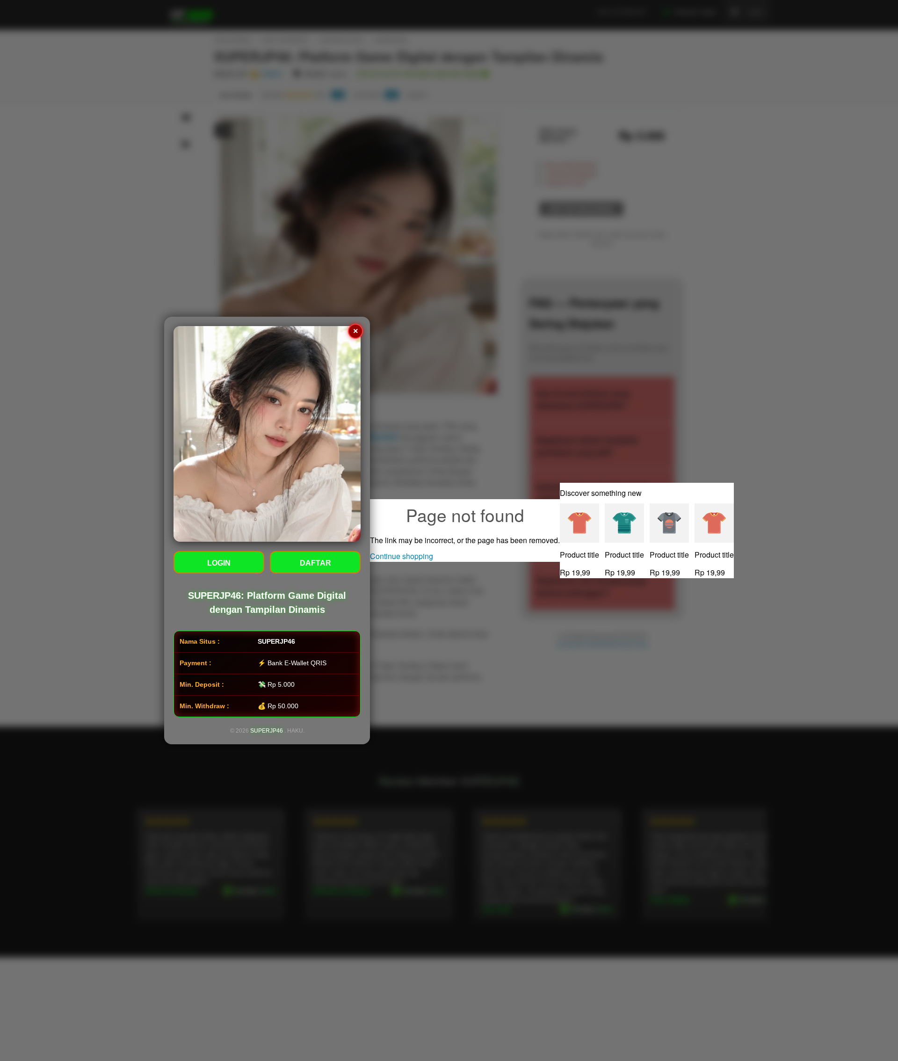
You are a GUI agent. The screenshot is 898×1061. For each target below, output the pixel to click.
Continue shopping (401, 556)
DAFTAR (315, 563)
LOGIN (219, 563)
